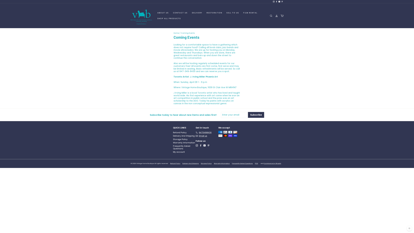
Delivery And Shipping (184, 136)
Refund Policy (180, 132)
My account (179, 152)
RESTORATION (214, 13)
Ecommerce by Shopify (272, 163)
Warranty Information (184, 142)
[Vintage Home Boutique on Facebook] (201, 145)
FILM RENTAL (250, 13)
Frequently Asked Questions (181, 147)
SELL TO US (233, 13)
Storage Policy (180, 139)
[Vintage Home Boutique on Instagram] (197, 145)
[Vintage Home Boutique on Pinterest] (208, 145)
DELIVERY (197, 13)
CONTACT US (180, 13)
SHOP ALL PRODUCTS (169, 18)
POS (256, 163)
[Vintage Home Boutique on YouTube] (204, 145)
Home (176, 33)
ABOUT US (163, 13)
